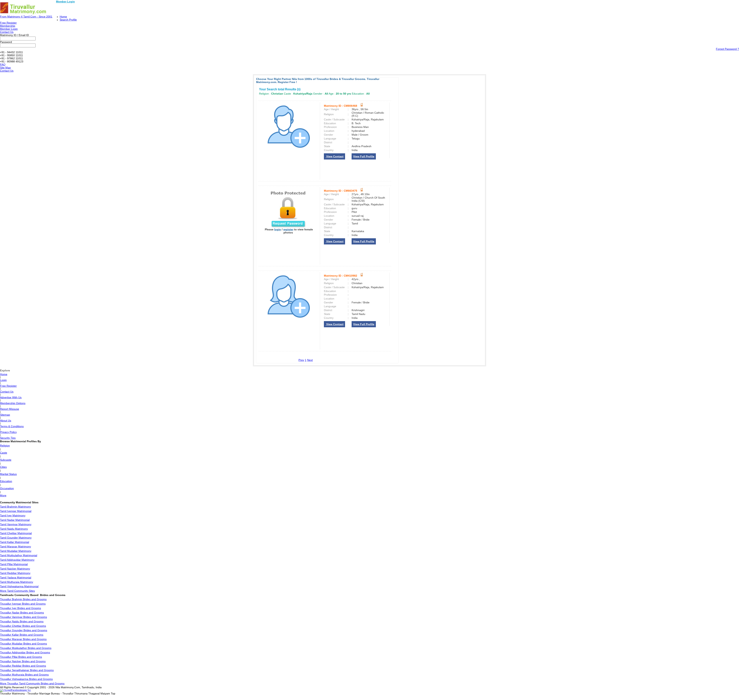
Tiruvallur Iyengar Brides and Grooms (23, 603)
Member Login (65, 1)
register (288, 229)
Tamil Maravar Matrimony (15, 546)
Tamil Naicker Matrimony (15, 568)
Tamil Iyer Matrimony (12, 515)
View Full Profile (363, 156)
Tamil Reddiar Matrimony (15, 573)
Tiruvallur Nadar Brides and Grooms (22, 612)
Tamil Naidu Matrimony (14, 528)
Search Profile (68, 19)
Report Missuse (9, 408)
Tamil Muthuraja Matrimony (16, 581)
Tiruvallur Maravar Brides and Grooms (23, 639)
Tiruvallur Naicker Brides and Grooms (23, 661)
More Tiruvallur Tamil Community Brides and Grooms (32, 683)
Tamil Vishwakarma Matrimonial (19, 586)
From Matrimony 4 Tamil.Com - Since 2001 (26, 16)
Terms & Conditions (12, 426)
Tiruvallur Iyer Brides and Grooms (20, 608)
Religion (5, 445)
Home (63, 16)
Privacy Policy (8, 432)
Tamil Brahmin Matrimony (15, 506)
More (3, 495)
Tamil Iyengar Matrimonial (15, 511)
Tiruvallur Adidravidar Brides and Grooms (25, 652)
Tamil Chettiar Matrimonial (16, 533)
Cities (3, 466)
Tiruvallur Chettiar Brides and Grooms (23, 625)
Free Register (8, 22)
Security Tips (8, 437)
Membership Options (12, 403)
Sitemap (5, 414)
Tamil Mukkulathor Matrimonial (18, 555)
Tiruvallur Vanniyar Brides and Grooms (23, 617)
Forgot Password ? (727, 48)
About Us (5, 420)
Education (6, 481)
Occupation (7, 488)
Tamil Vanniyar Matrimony (15, 524)
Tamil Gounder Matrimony (16, 537)
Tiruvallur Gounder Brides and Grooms (23, 630)
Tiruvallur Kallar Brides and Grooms (21, 634)
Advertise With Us (11, 397)
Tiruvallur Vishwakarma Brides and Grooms (26, 679)
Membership (7, 25)
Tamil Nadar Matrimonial (15, 519)
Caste (3, 452)
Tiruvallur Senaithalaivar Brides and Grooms (27, 670)
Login (3, 380)
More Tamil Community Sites (17, 590)
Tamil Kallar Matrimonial (14, 542)
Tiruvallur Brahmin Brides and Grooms (23, 599)
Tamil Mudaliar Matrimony (15, 550)
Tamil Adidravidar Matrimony (17, 559)
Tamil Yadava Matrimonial (15, 577)
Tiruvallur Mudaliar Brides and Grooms (23, 643)
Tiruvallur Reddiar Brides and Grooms (23, 665)
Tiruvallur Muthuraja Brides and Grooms (24, 674)
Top (113, 693)
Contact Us (6, 32)
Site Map (5, 67)
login (277, 229)
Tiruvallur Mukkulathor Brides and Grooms (25, 648)
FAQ (2, 64)
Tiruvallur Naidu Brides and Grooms (21, 621)
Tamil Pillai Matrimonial (14, 564)
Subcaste (5, 459)
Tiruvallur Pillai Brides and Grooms (21, 656)
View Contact (334, 156)
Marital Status (8, 474)
